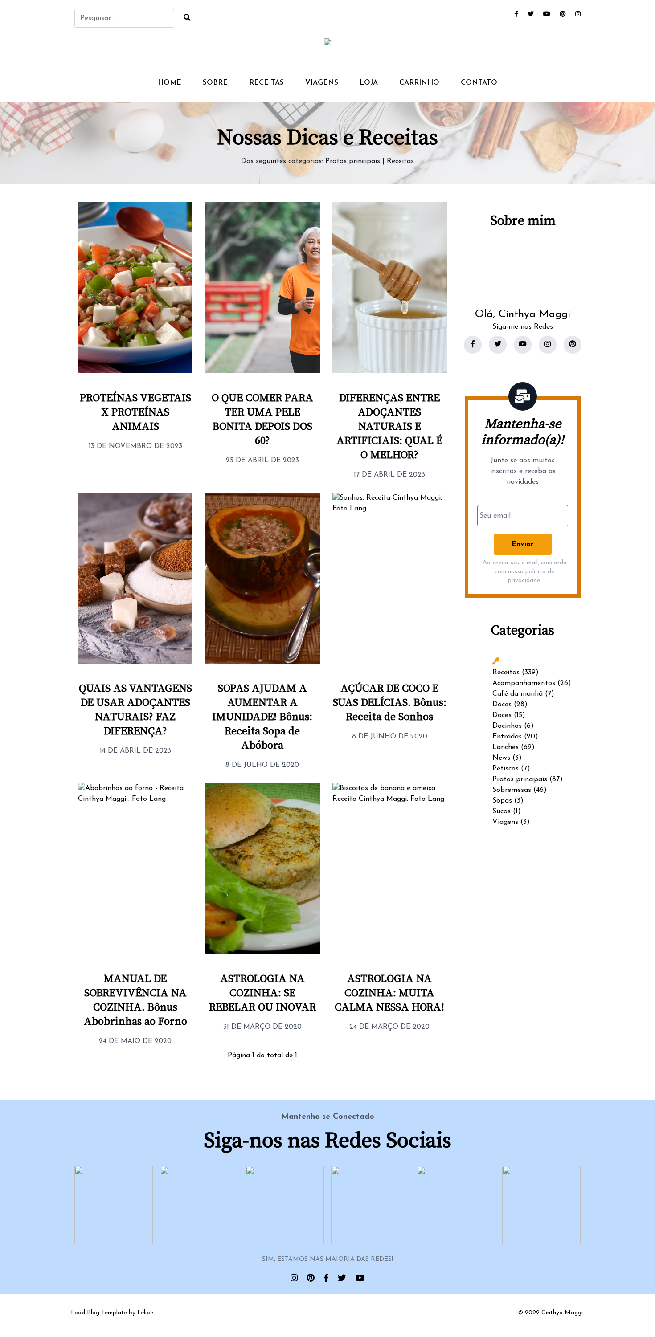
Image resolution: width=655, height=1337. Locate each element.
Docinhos (507, 726)
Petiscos (505, 768)
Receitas (266, 82)
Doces (502, 704)
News (501, 758)
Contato (479, 82)
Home (169, 82)
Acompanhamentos (523, 683)
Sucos (501, 811)
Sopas (502, 800)
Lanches (505, 747)
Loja (369, 82)
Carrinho (419, 82)
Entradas (507, 736)
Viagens (321, 82)
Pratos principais (352, 161)
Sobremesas (511, 790)
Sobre (215, 82)
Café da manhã (517, 693)
